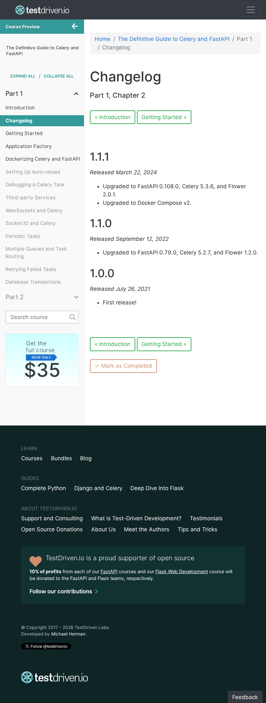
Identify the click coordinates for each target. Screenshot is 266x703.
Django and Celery (98, 488)
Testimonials (206, 518)
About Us (103, 529)
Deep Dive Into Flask (157, 488)
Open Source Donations (52, 529)
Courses (31, 458)
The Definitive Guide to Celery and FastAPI (173, 39)
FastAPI (109, 571)
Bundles (61, 458)
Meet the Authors (146, 529)
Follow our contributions (61, 591)
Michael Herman (68, 633)
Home (102, 39)
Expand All (22, 76)
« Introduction (112, 117)
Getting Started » (164, 117)
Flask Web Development (181, 571)
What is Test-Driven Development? (136, 518)
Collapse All (59, 76)
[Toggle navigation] (250, 10)
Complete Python (43, 488)
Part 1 (14, 93)
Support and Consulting (52, 518)
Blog (85, 458)
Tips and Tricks (197, 529)
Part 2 (15, 297)
